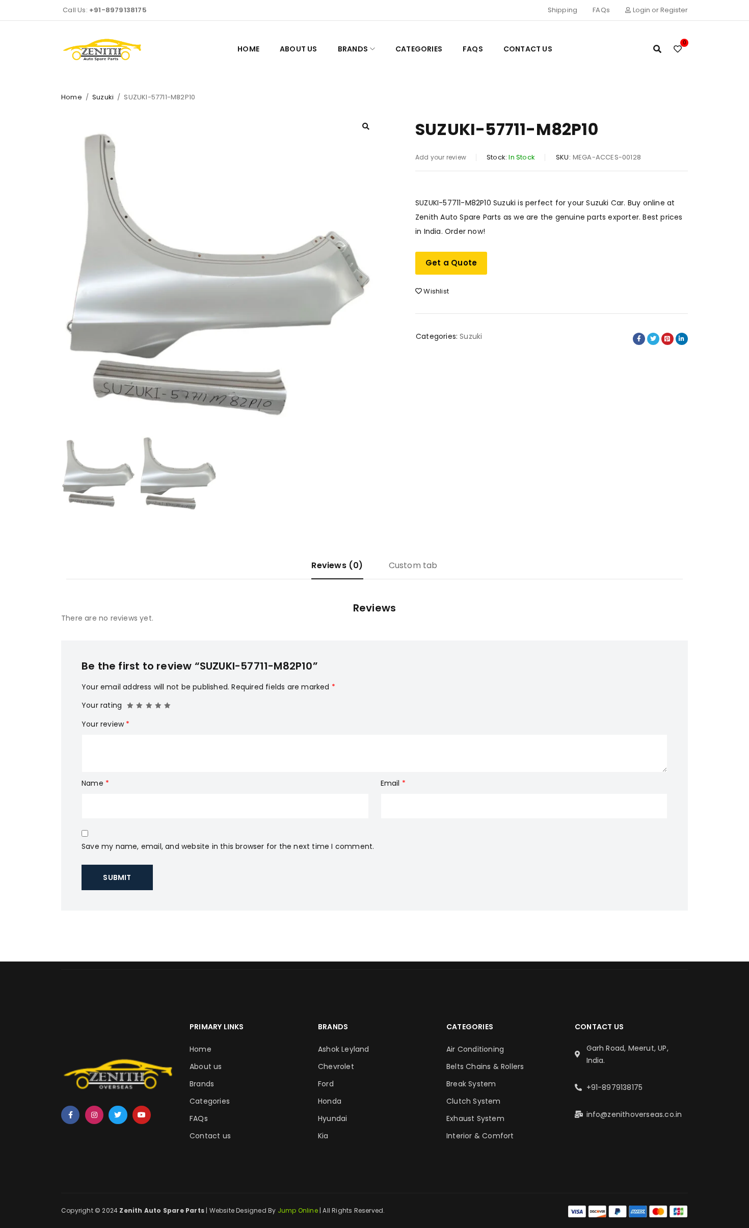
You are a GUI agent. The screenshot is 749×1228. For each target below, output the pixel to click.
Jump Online (298, 1210)
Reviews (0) (337, 565)
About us (206, 1066)
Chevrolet (336, 1066)
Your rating (102, 705)
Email (393, 783)
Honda (329, 1101)
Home (71, 97)
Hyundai (332, 1118)
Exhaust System (475, 1118)
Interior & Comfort (480, 1136)
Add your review (440, 157)
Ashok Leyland (343, 1049)
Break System (471, 1084)
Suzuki (103, 97)
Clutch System (473, 1101)
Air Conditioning (475, 1049)
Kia (323, 1136)
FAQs (601, 10)
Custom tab (413, 565)
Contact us (210, 1136)
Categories (210, 1101)
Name (95, 783)
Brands (202, 1084)
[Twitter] (118, 1115)
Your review (106, 724)
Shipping (563, 10)
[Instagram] (94, 1115)
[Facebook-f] (70, 1115)
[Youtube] (141, 1115)
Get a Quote (451, 262)
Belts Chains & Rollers (485, 1066)
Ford (326, 1084)
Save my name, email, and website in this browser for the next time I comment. (228, 846)
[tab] (337, 569)
